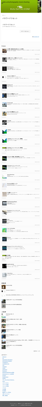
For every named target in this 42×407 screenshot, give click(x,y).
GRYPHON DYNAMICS (7, 361)
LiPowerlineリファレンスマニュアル (13, 165)
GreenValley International (7, 359)
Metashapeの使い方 (10, 314)
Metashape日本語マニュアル (12, 183)
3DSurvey (4, 356)
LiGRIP (3, 368)
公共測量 (4, 389)
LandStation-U (5, 362)
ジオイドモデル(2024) (11, 228)
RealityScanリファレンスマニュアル (13, 210)
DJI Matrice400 (10, 102)
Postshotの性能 (9, 285)
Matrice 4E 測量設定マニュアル (12, 93)
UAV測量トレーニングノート (12, 192)
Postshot (4, 375)
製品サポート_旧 (21, 403)
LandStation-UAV (5, 363)
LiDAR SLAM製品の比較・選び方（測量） (14, 319)
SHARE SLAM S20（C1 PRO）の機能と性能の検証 (16, 324)
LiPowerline (4, 369)
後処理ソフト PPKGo (6, 392)
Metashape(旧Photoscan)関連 (8, 372)
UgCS (8, 219)
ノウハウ (4, 387)
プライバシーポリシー (13, 403)
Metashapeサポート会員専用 (8, 374)
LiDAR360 (9, 129)
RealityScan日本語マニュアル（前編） (13, 329)
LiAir (3, 365)
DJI (3, 358)
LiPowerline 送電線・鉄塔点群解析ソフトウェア (15, 156)
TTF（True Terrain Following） (8, 379)
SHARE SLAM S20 (10, 264)
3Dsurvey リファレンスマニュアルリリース (14, 246)
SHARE (4, 378)
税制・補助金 (5, 395)
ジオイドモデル (5, 382)
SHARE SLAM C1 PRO (28, 403)
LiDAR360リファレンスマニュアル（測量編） (15, 138)
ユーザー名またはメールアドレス (9, 26)
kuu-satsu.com (36, 36)
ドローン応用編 (5, 386)
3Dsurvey (9, 237)
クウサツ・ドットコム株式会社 (19, 405)
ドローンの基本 (5, 384)
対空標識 (8, 255)
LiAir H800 (9, 120)
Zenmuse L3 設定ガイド (11, 75)
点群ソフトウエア (5, 393)
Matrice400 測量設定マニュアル (12, 111)
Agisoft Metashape (10, 174)
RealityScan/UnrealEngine (12, 201)
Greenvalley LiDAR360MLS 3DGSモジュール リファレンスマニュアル (20, 294)
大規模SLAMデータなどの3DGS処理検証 (14, 299)
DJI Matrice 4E (10, 84)
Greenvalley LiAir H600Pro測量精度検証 (14, 304)
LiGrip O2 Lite (9, 273)
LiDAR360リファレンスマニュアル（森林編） (15, 147)
